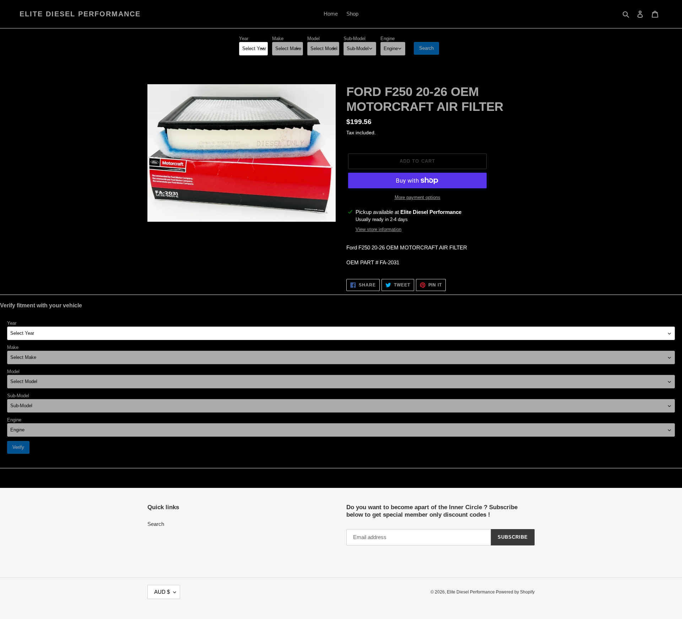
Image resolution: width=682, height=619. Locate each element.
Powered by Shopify (515, 592)
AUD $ (162, 592)
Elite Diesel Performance (80, 14)
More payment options (417, 197)
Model (313, 38)
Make (277, 38)
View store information (378, 229)
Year (243, 38)
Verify (18, 447)
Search (426, 48)
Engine (387, 38)
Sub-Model (354, 38)
